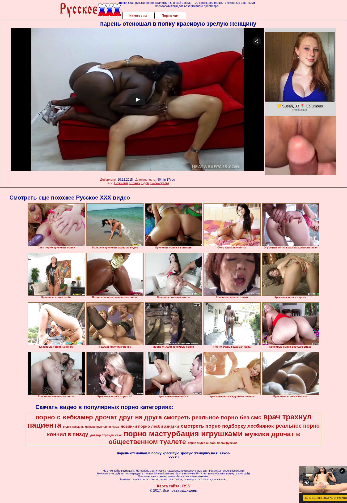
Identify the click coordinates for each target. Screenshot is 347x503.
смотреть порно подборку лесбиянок (227, 426)
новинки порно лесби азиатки (150, 426)
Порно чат (170, 15)
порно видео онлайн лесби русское (212, 443)
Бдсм (145, 183)
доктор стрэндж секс (106, 435)
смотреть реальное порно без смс (212, 417)
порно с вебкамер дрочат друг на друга (98, 417)
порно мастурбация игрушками (183, 433)
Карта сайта (168, 486)
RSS (186, 486)
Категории (138, 15)
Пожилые (121, 183)
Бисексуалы (159, 183)
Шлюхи (134, 183)
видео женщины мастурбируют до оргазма (91, 426)
